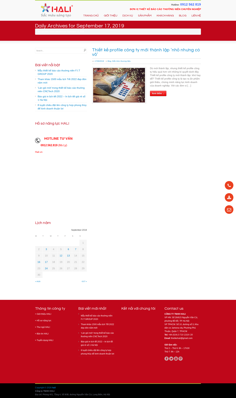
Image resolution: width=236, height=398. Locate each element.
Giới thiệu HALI (44, 314)
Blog (109, 61)
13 (68, 255)
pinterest (180, 359)
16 (38, 262)
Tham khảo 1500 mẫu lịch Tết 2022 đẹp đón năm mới (62, 81)
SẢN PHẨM (145, 15)
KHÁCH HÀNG (165, 15)
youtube (176, 359)
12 (61, 255)
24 (46, 268)
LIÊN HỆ (196, 15)
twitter (171, 359)
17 (46, 262)
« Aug (37, 281)
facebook (166, 359)
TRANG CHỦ (91, 15)
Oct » (84, 281)
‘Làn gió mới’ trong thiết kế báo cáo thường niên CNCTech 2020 (61, 89)
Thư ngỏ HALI (43, 327)
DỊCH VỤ (127, 15)
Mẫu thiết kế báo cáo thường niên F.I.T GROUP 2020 (59, 72)
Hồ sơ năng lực (44, 320)
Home (51, 32)
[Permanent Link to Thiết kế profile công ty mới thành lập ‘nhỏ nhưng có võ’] (119, 85)
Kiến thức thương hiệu (121, 61)
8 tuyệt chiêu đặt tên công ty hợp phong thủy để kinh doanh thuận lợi (62, 107)
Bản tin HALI (43, 334)
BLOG (182, 15)
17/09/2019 (99, 61)
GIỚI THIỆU (110, 15)
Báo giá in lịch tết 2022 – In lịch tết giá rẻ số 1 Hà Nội (61, 98)
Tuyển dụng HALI (45, 340)
